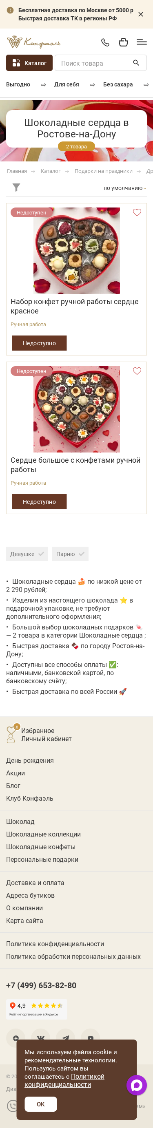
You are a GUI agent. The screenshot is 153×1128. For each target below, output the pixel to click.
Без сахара (118, 84)
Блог (13, 785)
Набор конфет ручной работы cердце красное (75, 306)
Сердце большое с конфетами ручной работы (75, 464)
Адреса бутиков (30, 895)
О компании (24, 907)
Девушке (22, 554)
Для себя (66, 84)
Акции (15, 772)
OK (40, 1104)
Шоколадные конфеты (40, 846)
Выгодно (18, 84)
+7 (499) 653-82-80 (105, 42)
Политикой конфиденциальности (64, 1080)
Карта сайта (24, 920)
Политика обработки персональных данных (73, 956)
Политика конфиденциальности (55, 943)
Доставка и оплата (35, 882)
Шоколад (20, 821)
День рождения (30, 760)
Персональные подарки (42, 859)
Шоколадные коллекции (43, 834)
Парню (65, 554)
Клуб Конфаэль (29, 798)
